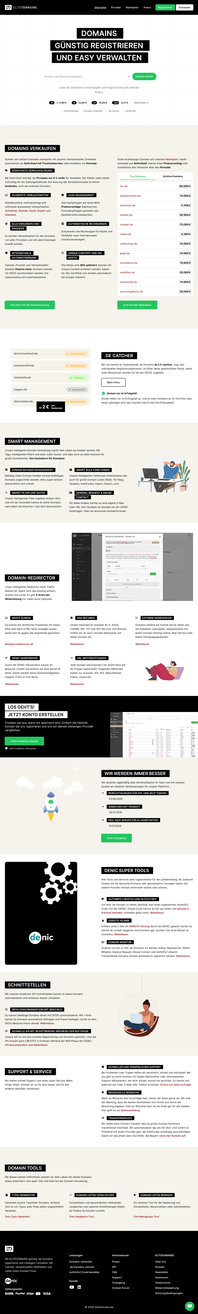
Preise (147, 7)
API (114, 1266)
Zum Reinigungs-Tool (146, 1216)
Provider (116, 7)
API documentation (16, 1044)
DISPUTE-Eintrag (139, 926)
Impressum (161, 1277)
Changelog (118, 1282)
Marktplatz (132, 7)
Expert (41, 210)
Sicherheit (11, 210)
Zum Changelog (116, 838)
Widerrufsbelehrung (167, 1287)
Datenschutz (162, 1282)
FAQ (114, 1272)
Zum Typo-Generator (17, 1216)
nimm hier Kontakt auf (172, 1135)
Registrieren (165, 7)
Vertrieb (23, 210)
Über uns (160, 1261)
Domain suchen (144, 76)
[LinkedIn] (79, 1287)
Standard (10, 214)
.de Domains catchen (81, 1266)
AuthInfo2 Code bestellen (84, 1272)
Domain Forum (120, 1287)
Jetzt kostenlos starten (24, 741)
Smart (32, 210)
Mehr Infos (113, 382)
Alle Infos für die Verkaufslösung (30, 304)
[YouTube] (71, 1287)
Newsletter (161, 1272)
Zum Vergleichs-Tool (81, 1216)
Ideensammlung (130, 1110)
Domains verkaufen (40, 159)
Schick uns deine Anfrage (175, 1084)
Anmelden (185, 7)
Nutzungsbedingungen (169, 1293)
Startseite (100, 7)
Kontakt (159, 1266)
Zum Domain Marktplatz (137, 304)
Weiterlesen (77, 644)
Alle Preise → (141, 102)
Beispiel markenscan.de (19, 644)
